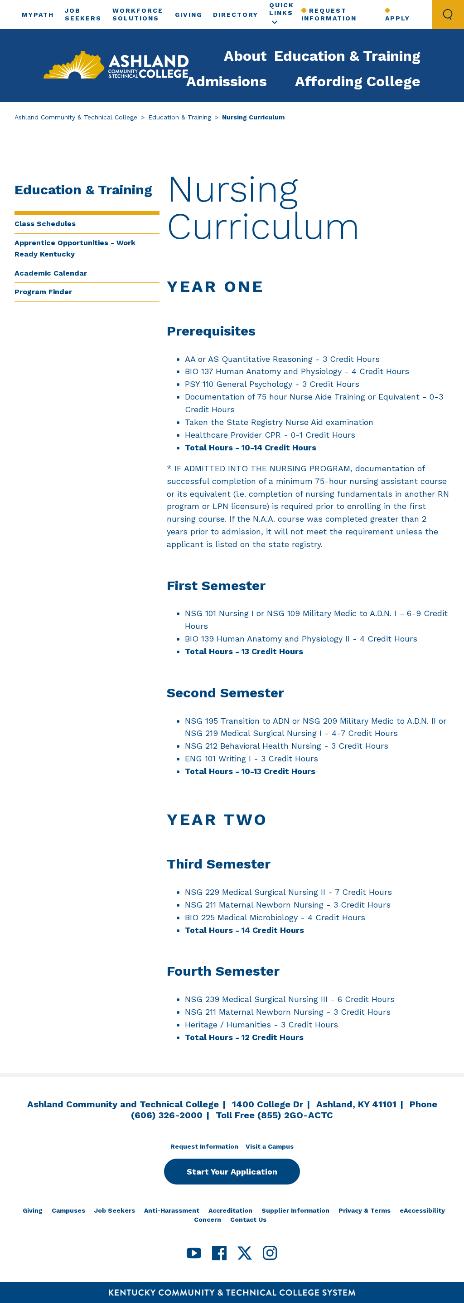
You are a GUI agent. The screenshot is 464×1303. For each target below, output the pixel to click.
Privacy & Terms (364, 1210)
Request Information (329, 14)
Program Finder (43, 291)
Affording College (357, 81)
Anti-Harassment (171, 1210)
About (245, 55)
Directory (235, 14)
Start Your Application (232, 1171)
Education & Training (347, 55)
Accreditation (230, 1210)
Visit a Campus (270, 1146)
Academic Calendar (50, 273)
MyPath (38, 14)
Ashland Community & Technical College (75, 117)
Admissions (226, 81)
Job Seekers (114, 1210)
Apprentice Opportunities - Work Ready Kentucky (74, 248)
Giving (188, 14)
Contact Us (248, 1219)
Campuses (68, 1210)
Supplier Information (295, 1210)
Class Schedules (45, 223)
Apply (397, 18)
